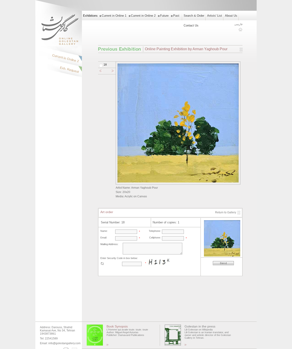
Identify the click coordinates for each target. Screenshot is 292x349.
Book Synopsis (117, 326)
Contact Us (191, 25)
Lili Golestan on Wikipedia (199, 329)
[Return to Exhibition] (241, 50)
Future (164, 15)
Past (176, 15)
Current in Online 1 (114, 15)
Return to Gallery (225, 212)
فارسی (238, 24)
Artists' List (214, 15)
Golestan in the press (200, 326)
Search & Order (194, 15)
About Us (231, 15)
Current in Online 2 (143, 15)
